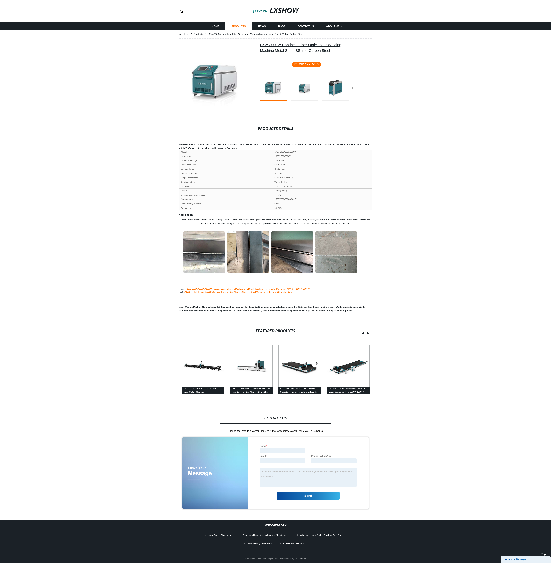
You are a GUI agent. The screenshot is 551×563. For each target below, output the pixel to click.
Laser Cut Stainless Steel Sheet (303, 307)
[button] (181, 11)
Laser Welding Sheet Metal (259, 543)
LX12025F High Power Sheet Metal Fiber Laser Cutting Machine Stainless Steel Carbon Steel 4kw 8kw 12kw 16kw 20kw (237, 292)
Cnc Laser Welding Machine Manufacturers (266, 307)
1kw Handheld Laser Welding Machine (212, 310)
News (262, 26)
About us (332, 26)
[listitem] (275, 87)
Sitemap (302, 558)
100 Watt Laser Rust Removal (247, 310)
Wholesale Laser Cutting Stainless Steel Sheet (322, 535)
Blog (281, 26)
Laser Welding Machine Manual (194, 307)
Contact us (305, 26)
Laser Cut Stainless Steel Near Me (227, 307)
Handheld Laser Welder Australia (336, 307)
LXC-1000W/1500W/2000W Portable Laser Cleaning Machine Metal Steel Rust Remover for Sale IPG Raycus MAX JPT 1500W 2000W (248, 289)
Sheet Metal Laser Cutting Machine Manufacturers (266, 535)
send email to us (308, 64)
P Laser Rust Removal (293, 543)
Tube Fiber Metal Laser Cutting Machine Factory (285, 310)
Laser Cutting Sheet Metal (220, 535)
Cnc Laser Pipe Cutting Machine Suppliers (331, 310)
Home (215, 26)
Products (239, 26)
